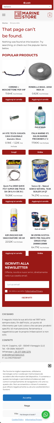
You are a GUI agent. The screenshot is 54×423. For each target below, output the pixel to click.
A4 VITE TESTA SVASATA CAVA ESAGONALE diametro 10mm (13, 136)
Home (5, 23)
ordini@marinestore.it (13, 354)
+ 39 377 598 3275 (22, 351)
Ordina (40, 152)
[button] (49, 365)
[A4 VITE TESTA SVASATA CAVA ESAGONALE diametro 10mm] (14, 118)
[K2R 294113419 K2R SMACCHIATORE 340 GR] (14, 220)
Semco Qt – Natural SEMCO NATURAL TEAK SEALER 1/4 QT (40, 189)
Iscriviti (27, 297)
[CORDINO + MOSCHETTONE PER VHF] (14, 71)
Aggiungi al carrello (13, 99)
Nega (27, 405)
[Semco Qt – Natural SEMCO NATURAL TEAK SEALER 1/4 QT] (40, 171)
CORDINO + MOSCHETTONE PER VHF (13, 88)
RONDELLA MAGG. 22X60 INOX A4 (40, 88)
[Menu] (6, 15)
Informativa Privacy (33, 419)
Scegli (13, 152)
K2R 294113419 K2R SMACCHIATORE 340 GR (14, 236)
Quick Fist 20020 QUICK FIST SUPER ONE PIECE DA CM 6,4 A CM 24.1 (14, 189)
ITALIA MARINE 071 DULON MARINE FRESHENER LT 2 (40, 136)
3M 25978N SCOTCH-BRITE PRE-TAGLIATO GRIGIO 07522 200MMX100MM (40, 239)
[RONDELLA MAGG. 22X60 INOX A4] (40, 71)
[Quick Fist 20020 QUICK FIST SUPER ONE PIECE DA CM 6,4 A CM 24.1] (14, 171)
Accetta (27, 397)
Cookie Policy (18, 419)
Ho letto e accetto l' (26, 291)
